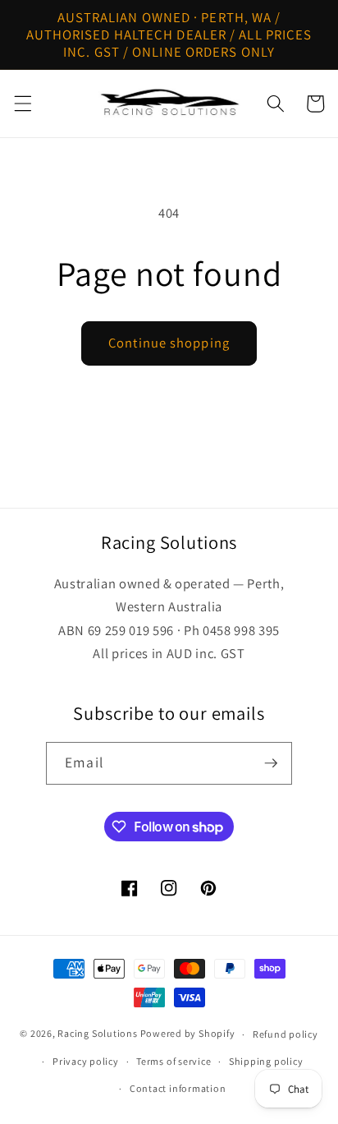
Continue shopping (169, 343)
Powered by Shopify (187, 1034)
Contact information (178, 1088)
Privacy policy (86, 1061)
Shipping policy (266, 1061)
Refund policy (285, 1034)
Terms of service (173, 1061)
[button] (22, 103)
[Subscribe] (270, 763)
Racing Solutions (97, 1034)
